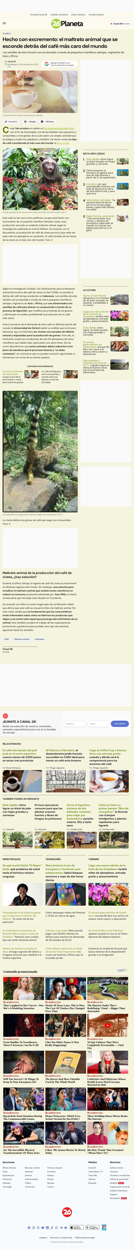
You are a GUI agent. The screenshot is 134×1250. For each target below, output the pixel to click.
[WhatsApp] (56, 1227)
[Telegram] (61, 1227)
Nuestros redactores (118, 1190)
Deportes (29, 1171)
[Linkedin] (47, 1227)
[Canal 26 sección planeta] (67, 27)
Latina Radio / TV (95, 1171)
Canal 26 (12, 61)
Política (28, 1183)
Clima (5, 1171)
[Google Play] (92, 1227)
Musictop (92, 1183)
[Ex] (38, 1227)
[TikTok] (52, 1227)
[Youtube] (42, 1227)
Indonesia (39, 639)
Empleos (113, 1194)
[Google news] (65, 1227)
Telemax (91, 1179)
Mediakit (116, 1183)
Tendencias (30, 1187)
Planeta (7, 33)
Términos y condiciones (120, 1175)
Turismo (93, 859)
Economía (51, 1171)
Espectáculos (11, 859)
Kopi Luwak (63, 143)
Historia (50, 1175)
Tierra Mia (92, 1175)
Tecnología (53, 859)
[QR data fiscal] (104, 1229)
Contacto (114, 1171)
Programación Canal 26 (120, 1187)
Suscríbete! (120, 723)
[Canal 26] (67, 1212)
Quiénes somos (116, 1168)
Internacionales (31, 1179)
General (28, 1175)
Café (6, 639)
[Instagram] (33, 1227)
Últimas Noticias (9, 1168)
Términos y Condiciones (61, 1237)
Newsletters (118, 1198)
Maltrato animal (21, 639)
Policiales (6, 1183)
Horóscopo (7, 1179)
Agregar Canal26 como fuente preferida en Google (62, 64)
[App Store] (76, 1227)
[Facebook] (29, 1227)
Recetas (50, 1183)
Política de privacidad (119, 1179)
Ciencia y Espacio (54, 1168)
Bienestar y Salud (32, 1168)
